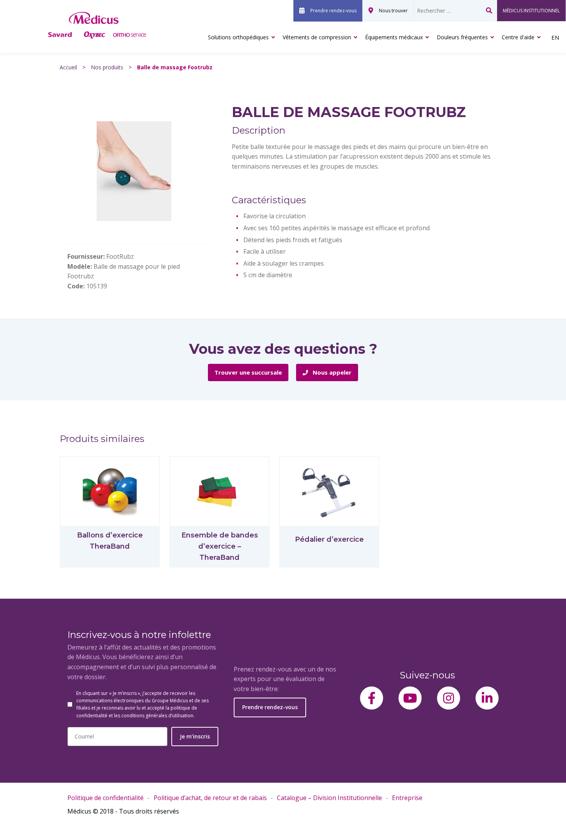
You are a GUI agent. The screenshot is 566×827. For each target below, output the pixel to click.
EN (555, 37)
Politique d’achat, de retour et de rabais (210, 798)
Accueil (68, 67)
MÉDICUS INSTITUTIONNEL (531, 10)
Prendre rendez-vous (333, 10)
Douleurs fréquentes (462, 37)
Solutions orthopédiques (238, 37)
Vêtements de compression (317, 37)
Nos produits (107, 67)
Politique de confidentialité (105, 798)
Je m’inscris (195, 736)
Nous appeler (331, 372)
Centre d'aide (518, 37)
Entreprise (407, 798)
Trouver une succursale (248, 372)
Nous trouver (393, 10)
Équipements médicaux (394, 37)
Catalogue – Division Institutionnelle (329, 798)
